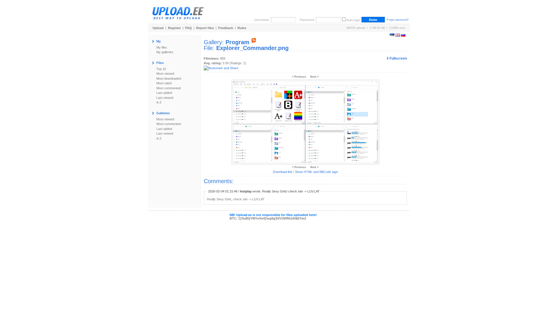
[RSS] (253, 42)
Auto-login (353, 20)
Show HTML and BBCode (316, 172)
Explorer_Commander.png (252, 48)
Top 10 (161, 69)
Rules (241, 28)
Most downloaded (168, 78)
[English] (397, 35)
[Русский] (403, 35)
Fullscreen (398, 58)
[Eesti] (392, 35)
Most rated (163, 83)
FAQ (188, 28)
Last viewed (164, 97)
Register (174, 28)
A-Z (159, 102)
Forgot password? (398, 19)
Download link (282, 172)
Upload (158, 28)
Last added (164, 92)
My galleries (164, 52)
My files (161, 47)
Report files (205, 28)
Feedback (225, 28)
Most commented (168, 88)
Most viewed (165, 73)
